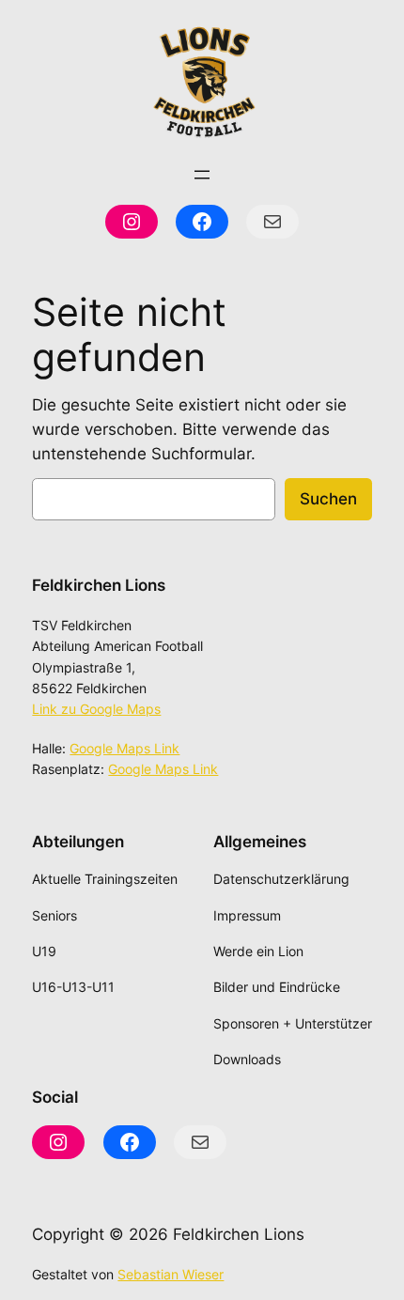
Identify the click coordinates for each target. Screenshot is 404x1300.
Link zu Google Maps (96, 709)
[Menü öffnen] (202, 174)
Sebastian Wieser (170, 1274)
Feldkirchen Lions (98, 585)
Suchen (328, 498)
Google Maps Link (124, 748)
